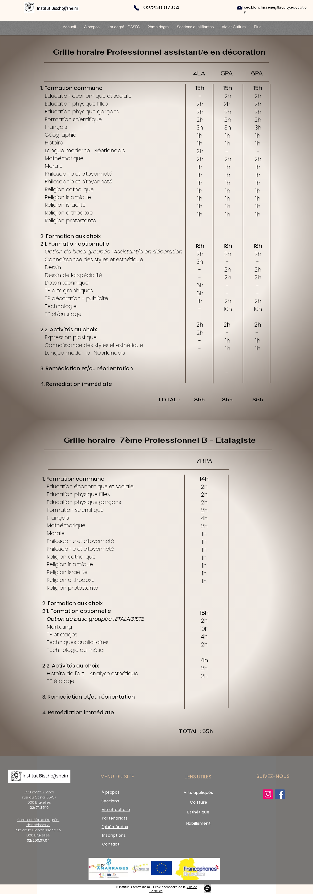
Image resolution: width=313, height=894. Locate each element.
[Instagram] (268, 794)
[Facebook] (280, 794)
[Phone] (136, 7)
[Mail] (239, 7)
